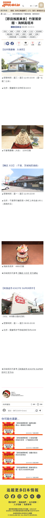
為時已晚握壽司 (21, 10)
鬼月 (34, 10)
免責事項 (27, 504)
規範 (41, 404)
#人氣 (31, 31)
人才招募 (17, 504)
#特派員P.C (33, 37)
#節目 (17, 34)
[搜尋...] (23, 7)
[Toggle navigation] (41, 5)
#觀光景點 (9, 34)
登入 (31, 6)
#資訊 (23, 34)
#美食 (11, 31)
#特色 (36, 34)
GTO (29, 10)
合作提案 (33, 502)
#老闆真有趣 (12, 37)
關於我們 (12, 502)
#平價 (18, 31)
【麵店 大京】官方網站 (27, 273)
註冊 (36, 6)
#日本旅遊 (39, 31)
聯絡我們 (22, 502)
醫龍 (12, 10)
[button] (8, 43)
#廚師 (30, 34)
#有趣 (24, 31)
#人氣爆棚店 (22, 37)
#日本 (5, 31)
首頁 (4, 14)
